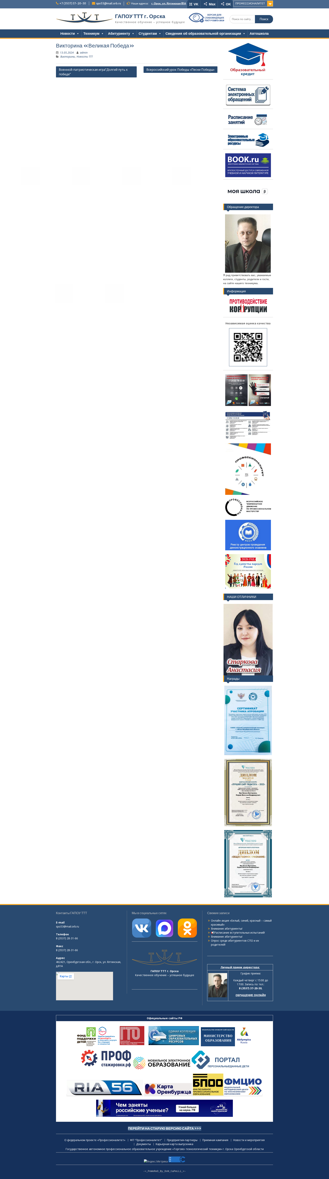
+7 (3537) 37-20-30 (72, 3)
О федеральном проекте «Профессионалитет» (94, 1140)
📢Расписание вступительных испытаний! (238, 932)
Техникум (91, 33)
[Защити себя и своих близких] (248, 549)
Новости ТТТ (85, 56)
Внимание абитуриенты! (226, 928)
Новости (67, 33)
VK (196, 4)
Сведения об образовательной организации (203, 33)
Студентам (148, 33)
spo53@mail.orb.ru (108, 3)
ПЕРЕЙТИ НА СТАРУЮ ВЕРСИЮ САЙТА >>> (164, 1128)
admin (84, 52)
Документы (143, 1144)
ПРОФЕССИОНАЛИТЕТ (250, 3)
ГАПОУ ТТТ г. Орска (140, 16)
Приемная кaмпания (215, 1140)
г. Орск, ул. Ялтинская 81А (168, 3)
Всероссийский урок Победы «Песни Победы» (180, 70)
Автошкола (259, 33)
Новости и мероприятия (249, 1140)
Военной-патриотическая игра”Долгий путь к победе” (93, 72)
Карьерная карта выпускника (174, 1144)
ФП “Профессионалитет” (146, 1140)
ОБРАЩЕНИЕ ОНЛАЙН (251, 995)
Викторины (67, 56)
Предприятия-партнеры (182, 1140)
